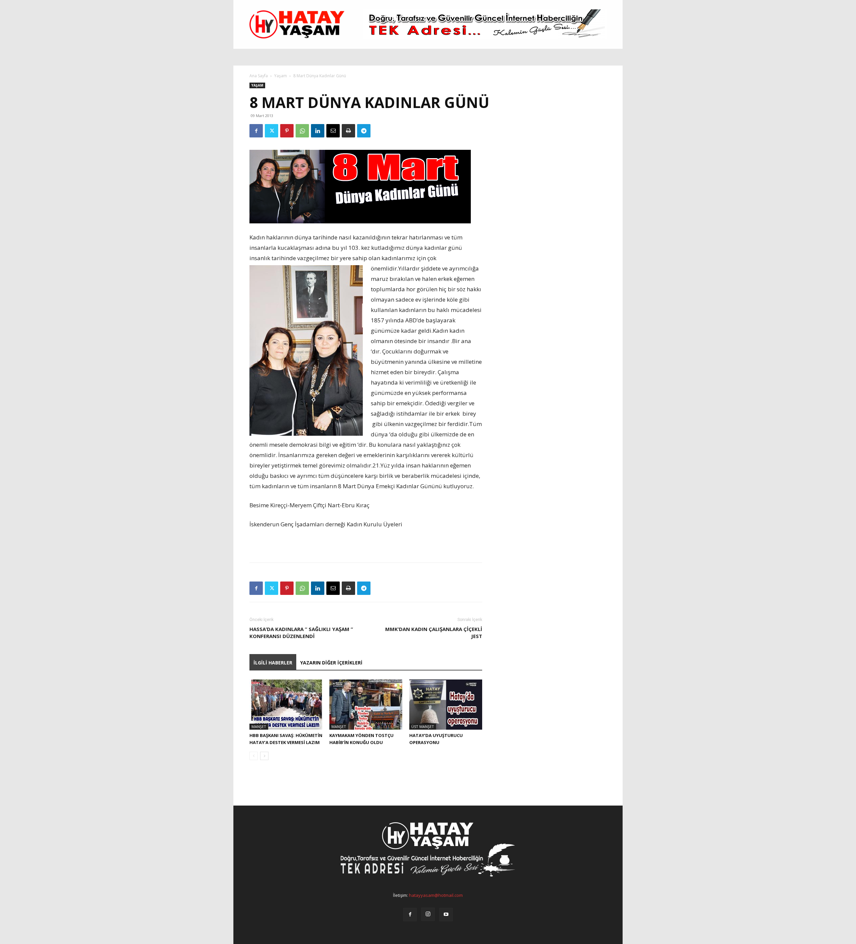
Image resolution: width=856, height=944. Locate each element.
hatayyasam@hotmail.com (436, 895)
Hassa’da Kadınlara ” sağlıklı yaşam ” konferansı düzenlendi (301, 632)
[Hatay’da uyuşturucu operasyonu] (445, 704)
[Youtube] (446, 914)
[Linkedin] (317, 130)
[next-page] (264, 756)
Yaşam (280, 76)
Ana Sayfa (258, 76)
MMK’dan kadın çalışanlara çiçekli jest (433, 632)
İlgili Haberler (272, 662)
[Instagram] (428, 914)
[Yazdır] (348, 130)
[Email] (333, 130)
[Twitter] (271, 130)
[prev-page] (253, 756)
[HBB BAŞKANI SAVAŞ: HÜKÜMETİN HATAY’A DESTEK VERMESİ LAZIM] (285, 704)
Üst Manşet (422, 726)
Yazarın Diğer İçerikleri (331, 662)
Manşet (258, 726)
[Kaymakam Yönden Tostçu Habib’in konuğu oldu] (365, 704)
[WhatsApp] (302, 130)
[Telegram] (363, 130)
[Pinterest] (287, 130)
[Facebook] (256, 130)
